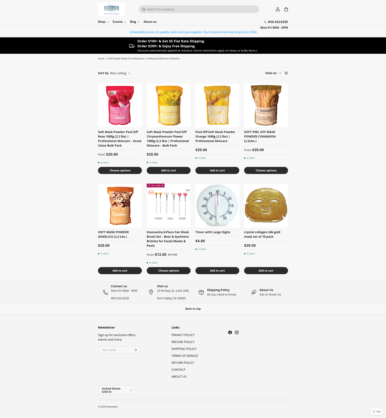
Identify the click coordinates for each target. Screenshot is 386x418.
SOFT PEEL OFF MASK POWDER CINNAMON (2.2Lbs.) (260, 136)
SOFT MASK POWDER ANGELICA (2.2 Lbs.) (113, 234)
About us (150, 22)
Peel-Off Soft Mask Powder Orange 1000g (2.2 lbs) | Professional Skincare (215, 136)
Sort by (103, 73)
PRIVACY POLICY (183, 335)
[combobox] (199, 9)
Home (101, 58)
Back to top (193, 308)
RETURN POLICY (183, 363)
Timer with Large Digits (212, 232)
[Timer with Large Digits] (217, 205)
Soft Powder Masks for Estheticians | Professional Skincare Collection (144, 58)
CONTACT (178, 370)
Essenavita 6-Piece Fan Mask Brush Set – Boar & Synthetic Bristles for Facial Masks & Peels (168, 239)
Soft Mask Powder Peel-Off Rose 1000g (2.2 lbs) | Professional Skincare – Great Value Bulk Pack (120, 138)
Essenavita (111, 406)
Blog (133, 22)
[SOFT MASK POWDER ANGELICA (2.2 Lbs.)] (120, 205)
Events (118, 22)
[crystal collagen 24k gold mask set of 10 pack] (266, 205)
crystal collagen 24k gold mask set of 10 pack (262, 234)
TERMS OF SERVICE (185, 356)
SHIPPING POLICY (184, 349)
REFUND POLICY (183, 342)
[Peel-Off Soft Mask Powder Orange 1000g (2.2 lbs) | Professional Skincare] (217, 105)
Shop (101, 22)
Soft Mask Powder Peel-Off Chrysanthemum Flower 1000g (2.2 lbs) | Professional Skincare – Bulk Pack (168, 138)
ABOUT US (179, 376)
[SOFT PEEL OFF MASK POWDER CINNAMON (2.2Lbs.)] (266, 105)
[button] (286, 9)
